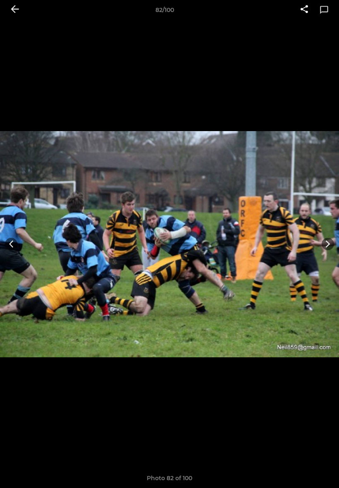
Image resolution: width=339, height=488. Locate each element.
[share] (304, 10)
